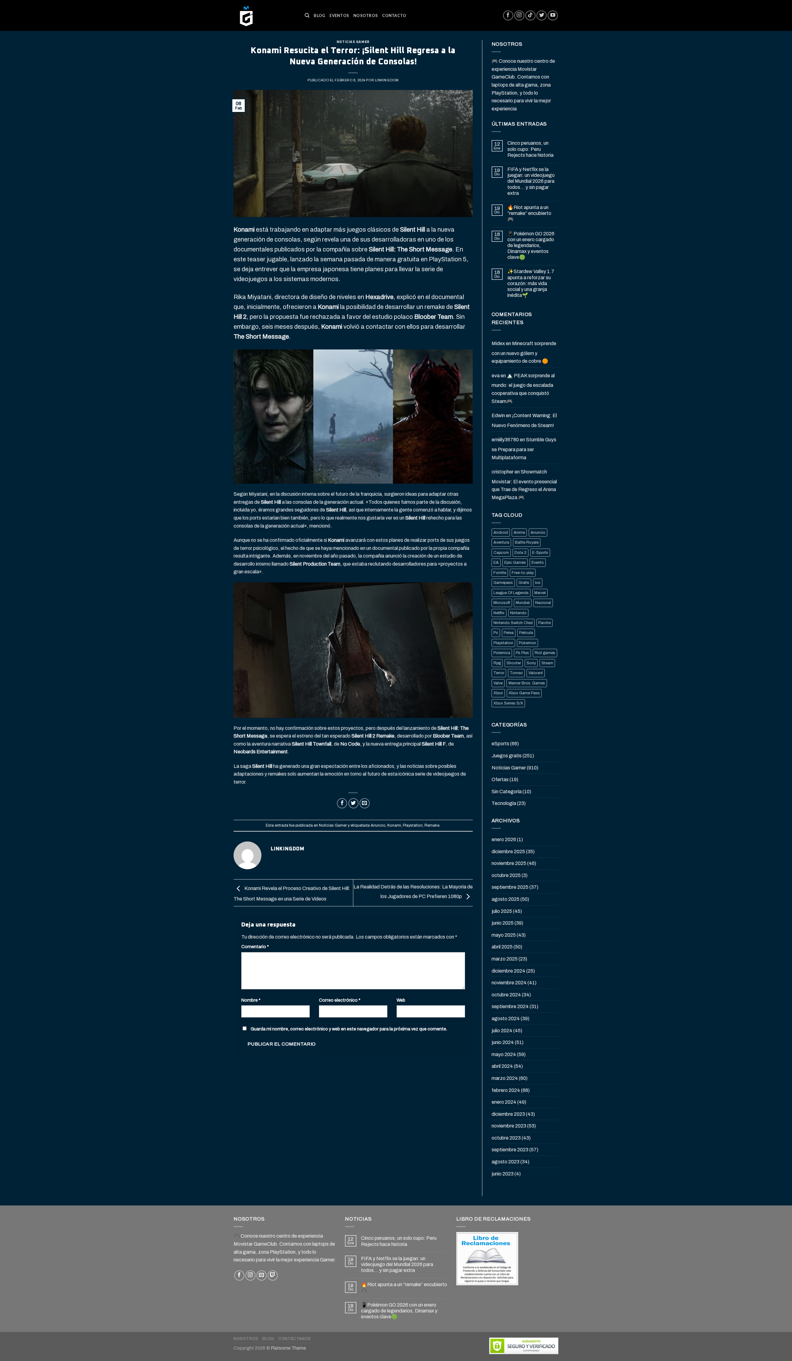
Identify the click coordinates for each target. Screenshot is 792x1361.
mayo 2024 (504, 1054)
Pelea (509, 633)
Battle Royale (527, 542)
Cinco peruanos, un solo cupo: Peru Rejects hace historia (530, 148)
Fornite (499, 573)
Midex (498, 343)
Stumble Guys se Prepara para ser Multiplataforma (524, 448)
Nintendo (518, 613)
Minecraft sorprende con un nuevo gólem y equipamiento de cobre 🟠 (524, 352)
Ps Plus (522, 653)
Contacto (394, 15)
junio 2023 (503, 1173)
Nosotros (365, 15)
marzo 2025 (505, 958)
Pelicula (526, 633)
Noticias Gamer (353, 42)
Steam (547, 663)
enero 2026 (504, 839)
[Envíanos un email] (261, 1275)
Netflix (499, 613)
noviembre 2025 (509, 863)
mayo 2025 (504, 935)
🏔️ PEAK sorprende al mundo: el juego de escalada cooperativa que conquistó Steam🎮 (523, 388)
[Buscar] (307, 15)
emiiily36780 (505, 439)
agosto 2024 (506, 1018)
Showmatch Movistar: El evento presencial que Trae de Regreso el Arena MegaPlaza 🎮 (524, 484)
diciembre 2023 (508, 1114)
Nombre (250, 1000)
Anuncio (378, 825)
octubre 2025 (506, 875)
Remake (431, 825)
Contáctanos (294, 1339)
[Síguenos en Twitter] (541, 16)
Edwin (498, 415)
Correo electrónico (339, 1000)
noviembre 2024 (509, 982)
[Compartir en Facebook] (342, 803)
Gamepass (503, 582)
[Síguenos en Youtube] (553, 16)
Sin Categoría (507, 791)
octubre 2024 (506, 994)
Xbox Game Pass (524, 693)
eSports (500, 743)
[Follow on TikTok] (530, 16)
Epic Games (515, 562)
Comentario (255, 946)
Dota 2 (520, 552)
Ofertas (500, 779)
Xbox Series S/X (508, 703)
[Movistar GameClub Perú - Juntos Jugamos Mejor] (264, 15)
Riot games (545, 653)
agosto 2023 (505, 1161)
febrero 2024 (506, 1090)
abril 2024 (502, 1066)
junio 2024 (503, 1042)
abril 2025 (502, 946)
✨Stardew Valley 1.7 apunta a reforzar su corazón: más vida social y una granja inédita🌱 (530, 283)
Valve (498, 683)
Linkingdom (387, 80)
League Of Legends (511, 593)
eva (496, 375)
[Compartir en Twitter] (353, 803)
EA (496, 562)
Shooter (513, 663)
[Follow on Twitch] (273, 1275)
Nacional (543, 603)
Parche (544, 623)
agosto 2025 (505, 899)
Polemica (501, 653)
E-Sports (540, 552)
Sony (531, 663)
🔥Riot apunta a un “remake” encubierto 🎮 (529, 213)
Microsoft (501, 603)
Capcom (501, 552)
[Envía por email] (364, 803)
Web (401, 1000)
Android (500, 532)
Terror (498, 673)
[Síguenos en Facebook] (508, 16)
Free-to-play (523, 573)
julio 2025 (502, 911)
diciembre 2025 (508, 851)
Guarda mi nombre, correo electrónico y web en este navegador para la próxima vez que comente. (349, 1028)
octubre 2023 (506, 1138)
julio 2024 (502, 1030)
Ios (537, 582)
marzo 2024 (505, 1078)
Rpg (497, 663)
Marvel (540, 593)
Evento (538, 562)
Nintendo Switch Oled (513, 623)
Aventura (501, 542)
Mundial (523, 603)
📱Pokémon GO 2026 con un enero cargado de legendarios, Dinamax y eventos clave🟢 (530, 245)
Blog (319, 15)
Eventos (339, 15)
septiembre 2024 (510, 1006)
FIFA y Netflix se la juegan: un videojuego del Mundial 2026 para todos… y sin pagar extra (531, 181)
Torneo (516, 673)
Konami (394, 825)
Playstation (413, 825)
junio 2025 (503, 923)
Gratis (524, 582)
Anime (519, 532)
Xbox (498, 693)
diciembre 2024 (508, 971)
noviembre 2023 (509, 1125)
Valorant (535, 673)
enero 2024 (504, 1102)
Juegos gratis (507, 755)
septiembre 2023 (510, 1149)
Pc (495, 633)
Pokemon (527, 643)
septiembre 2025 (510, 887)
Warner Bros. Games (526, 683)
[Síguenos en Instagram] (519, 16)
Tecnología (504, 803)
